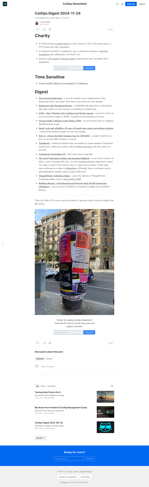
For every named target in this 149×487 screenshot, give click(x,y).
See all (39, 438)
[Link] (31, 35)
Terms (76, 471)
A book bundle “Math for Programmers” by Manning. (63, 83)
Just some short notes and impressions (49, 410)
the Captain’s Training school (61, 58)
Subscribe (131, 4)
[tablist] (44, 359)
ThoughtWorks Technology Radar (54, 175)
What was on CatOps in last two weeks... (50, 426)
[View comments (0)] (44, 29)
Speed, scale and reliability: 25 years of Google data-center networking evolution (76, 128)
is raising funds (62, 43)
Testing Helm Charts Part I (48, 392)
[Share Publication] (122, 4)
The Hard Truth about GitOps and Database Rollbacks (64, 158)
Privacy (70, 471)
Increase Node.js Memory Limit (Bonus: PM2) (60, 120)
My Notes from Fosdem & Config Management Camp (61, 407)
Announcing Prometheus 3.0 (52, 154)
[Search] (117, 4)
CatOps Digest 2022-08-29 (49, 422)
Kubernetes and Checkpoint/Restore (55, 105)
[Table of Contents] (2, 243)
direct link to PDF (72, 179)
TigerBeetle (44, 143)
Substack (63, 482)
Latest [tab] (43, 386)
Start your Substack (68, 477)
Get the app (85, 477)
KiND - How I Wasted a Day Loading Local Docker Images (66, 113)
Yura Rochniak (45, 22)
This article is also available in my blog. (49, 395)
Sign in (142, 4)
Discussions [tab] (51, 386)
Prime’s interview (84, 146)
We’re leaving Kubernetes (50, 98)
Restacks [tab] (49, 359)
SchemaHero (71, 168)
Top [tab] (37, 386)
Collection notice (86, 471)
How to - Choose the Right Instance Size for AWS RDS (64, 136)
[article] (74, 396)
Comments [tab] (40, 359)
